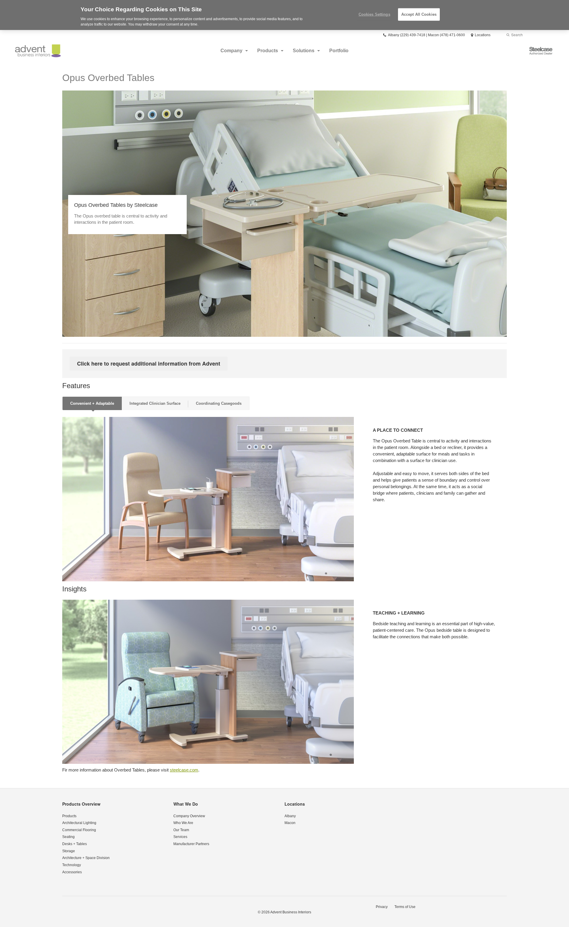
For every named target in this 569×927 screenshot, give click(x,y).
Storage (68, 851)
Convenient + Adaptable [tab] (92, 403)
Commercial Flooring (79, 830)
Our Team (181, 830)
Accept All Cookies (419, 14)
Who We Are (183, 823)
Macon (289, 823)
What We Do (185, 804)
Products (267, 50)
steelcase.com (184, 769)
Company (231, 50)
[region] (284, 15)
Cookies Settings (374, 14)
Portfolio (339, 50)
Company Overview (189, 816)
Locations (294, 804)
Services (180, 837)
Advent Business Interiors (290, 912)
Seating (68, 837)
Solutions (303, 50)
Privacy (382, 907)
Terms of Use (404, 907)
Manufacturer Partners (191, 844)
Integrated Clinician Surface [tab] (155, 403)
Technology (71, 865)
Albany (290, 816)
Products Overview (81, 804)
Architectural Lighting (79, 823)
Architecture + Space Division (86, 858)
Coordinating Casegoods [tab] (219, 403)
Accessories (72, 872)
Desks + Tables (74, 844)
